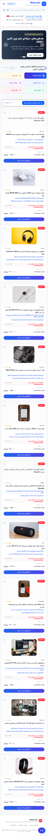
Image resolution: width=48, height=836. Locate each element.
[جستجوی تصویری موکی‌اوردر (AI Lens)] (7, 10)
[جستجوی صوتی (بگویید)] (4, 10)
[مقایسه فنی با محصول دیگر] (4, 112)
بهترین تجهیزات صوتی (35, 55)
